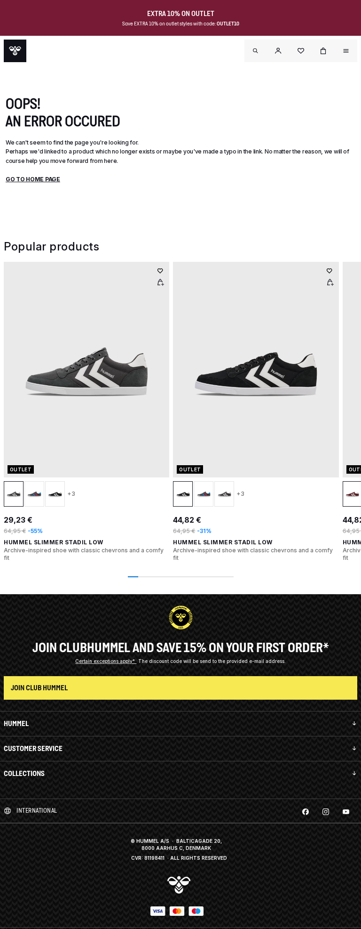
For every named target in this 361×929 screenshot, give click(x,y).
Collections (24, 773)
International (36, 810)
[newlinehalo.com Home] (15, 51)
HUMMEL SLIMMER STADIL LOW (53, 542)
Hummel (16, 723)
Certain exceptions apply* (105, 661)
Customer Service (33, 748)
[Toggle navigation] (255, 51)
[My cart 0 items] (323, 51)
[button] (278, 51)
